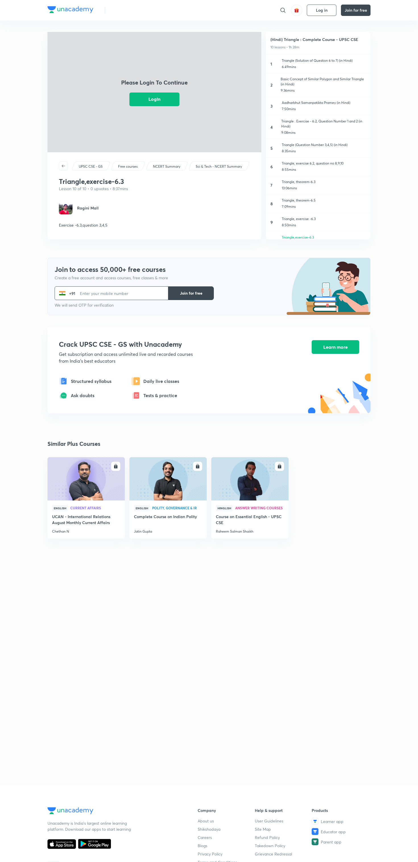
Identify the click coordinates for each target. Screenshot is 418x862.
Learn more (335, 347)
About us (206, 821)
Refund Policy (267, 837)
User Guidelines (269, 821)
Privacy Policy (210, 854)
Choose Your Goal (134, 10)
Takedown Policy (270, 845)
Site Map (263, 829)
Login (154, 99)
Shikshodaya (209, 829)
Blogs (202, 845)
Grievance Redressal (273, 854)
